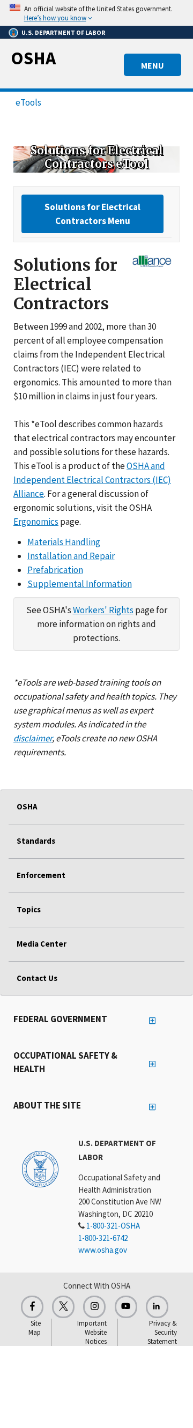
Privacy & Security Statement (162, 1332)
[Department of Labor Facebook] (32, 1307)
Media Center (41, 944)
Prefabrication (55, 570)
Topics (29, 909)
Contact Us (37, 978)
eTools (28, 102)
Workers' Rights (103, 610)
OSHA (33, 58)
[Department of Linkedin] (157, 1307)
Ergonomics (35, 521)
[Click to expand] (96, 13)
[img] (96, 159)
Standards (36, 841)
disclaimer (32, 738)
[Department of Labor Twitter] (63, 1307)
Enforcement (41, 875)
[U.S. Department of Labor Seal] (40, 1168)
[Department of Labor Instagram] (94, 1307)
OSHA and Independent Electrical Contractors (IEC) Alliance (92, 480)
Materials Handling (63, 542)
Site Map (34, 1328)
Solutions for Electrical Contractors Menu (92, 214)
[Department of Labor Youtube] (126, 1307)
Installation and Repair (71, 556)
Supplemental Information (79, 584)
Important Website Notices (92, 1332)
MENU (152, 65)
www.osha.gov (102, 1250)
